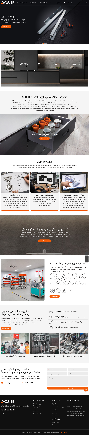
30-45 (57, 327)
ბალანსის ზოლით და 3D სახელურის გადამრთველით (18, 27)
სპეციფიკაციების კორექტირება (74, 195)
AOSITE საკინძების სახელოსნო (15, 356)
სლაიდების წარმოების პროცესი (73, 356)
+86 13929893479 (29, 383)
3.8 (76, 64)
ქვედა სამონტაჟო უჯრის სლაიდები (44, 134)
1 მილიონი (59, 322)
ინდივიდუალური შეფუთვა (44, 195)
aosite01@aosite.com (10, 383)
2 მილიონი (59, 316)
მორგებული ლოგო (15, 195)
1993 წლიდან (8, 64)
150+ (39, 64)
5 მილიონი (59, 311)
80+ (56, 64)
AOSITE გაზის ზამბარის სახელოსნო (44, 356)
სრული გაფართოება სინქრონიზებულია (22, 19)
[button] (42, 43)
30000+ (24, 64)
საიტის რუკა (63, 432)
